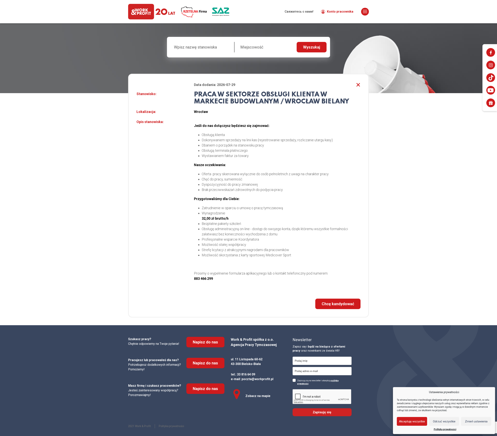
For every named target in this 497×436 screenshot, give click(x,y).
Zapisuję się (322, 412)
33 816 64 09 (246, 374)
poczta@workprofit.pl (257, 379)
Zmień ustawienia (476, 421)
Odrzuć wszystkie (444, 421)
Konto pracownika (340, 11)
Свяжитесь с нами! (299, 11)
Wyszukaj (311, 47)
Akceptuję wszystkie (412, 421)
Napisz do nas (205, 342)
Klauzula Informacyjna (342, 8)
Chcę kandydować (338, 304)
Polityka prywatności (445, 429)
